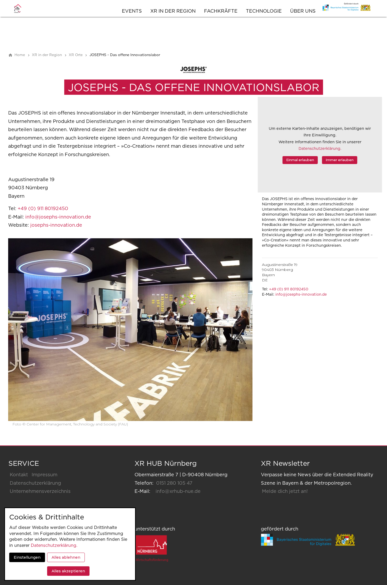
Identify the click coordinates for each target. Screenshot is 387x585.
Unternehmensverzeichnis (40, 491)
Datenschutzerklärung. (320, 149)
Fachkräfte (220, 11)
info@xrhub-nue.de (178, 491)
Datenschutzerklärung (35, 483)
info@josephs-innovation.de (301, 294)
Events (132, 11)
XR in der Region (173, 11)
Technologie (264, 11)
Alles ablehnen (66, 557)
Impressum (44, 475)
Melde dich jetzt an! (285, 491)
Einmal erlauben (300, 160)
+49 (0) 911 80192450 (288, 289)
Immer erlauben (340, 160)
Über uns (303, 11)
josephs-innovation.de (56, 225)
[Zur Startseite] (22, 8)
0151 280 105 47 (174, 483)
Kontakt (19, 475)
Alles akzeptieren (68, 571)
